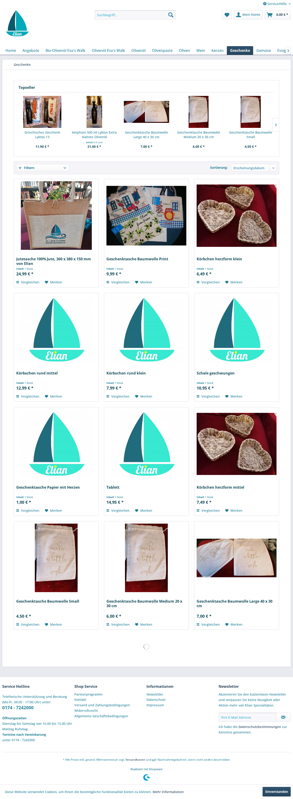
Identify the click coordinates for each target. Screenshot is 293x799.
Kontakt (80, 699)
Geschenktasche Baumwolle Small (250, 134)
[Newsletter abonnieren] (283, 717)
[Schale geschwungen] (236, 329)
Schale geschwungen (216, 373)
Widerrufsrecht (86, 710)
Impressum (155, 705)
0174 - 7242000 (18, 708)
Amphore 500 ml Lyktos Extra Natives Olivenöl (94, 134)
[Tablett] (146, 444)
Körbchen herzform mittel (220, 487)
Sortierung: (219, 167)
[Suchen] (171, 14)
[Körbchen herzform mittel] (236, 444)
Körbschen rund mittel (37, 373)
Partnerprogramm (88, 694)
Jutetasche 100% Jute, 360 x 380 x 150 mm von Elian (53, 261)
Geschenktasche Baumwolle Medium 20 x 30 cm (198, 134)
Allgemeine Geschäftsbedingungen (101, 716)
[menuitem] (135, 14)
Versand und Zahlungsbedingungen (102, 705)
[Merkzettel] (227, 14)
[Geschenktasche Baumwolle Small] (250, 112)
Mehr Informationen (168, 792)
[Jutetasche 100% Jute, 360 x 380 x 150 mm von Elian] (56, 215)
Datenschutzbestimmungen (260, 727)
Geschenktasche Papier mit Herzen (48, 487)
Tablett (112, 487)
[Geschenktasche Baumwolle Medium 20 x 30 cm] (198, 112)
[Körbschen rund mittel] (56, 329)
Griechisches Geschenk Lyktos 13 (42, 134)
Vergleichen (29, 282)
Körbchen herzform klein (219, 259)
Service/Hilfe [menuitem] (277, 4)
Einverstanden (276, 791)
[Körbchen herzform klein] (236, 215)
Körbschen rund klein (126, 373)
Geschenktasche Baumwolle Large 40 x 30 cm (146, 134)
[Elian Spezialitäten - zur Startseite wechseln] (17, 23)
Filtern (28, 168)
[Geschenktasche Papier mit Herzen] (56, 444)
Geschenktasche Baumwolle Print (137, 259)
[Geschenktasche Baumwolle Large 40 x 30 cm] (146, 112)
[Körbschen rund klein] (146, 329)
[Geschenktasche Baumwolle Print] (146, 215)
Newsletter (154, 694)
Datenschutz (156, 699)
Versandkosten (135, 760)
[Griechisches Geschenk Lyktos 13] (42, 112)
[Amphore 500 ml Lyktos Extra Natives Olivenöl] (94, 112)
